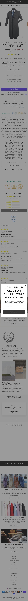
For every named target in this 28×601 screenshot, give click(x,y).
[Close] (25, 285)
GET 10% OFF (14, 312)
